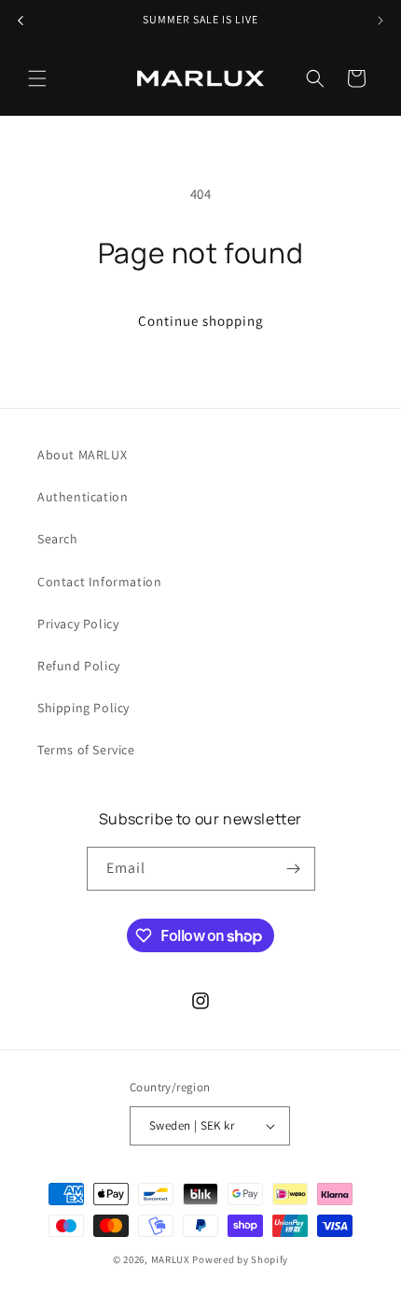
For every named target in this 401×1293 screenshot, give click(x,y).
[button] (37, 78)
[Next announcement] (380, 20)
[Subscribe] (293, 869)
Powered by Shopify (240, 1259)
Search (57, 538)
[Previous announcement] (20, 20)
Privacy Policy (77, 623)
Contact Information (99, 581)
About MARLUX (82, 454)
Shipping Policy (83, 707)
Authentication (82, 496)
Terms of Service (86, 749)
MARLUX (170, 1259)
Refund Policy (78, 665)
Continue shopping (201, 321)
